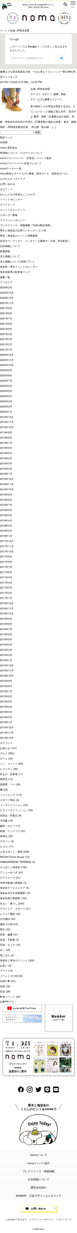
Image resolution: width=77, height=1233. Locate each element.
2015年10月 (7, 675)
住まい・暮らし (9, 903)
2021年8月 (6, 313)
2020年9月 (6, 370)
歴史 (2, 929)
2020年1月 (6, 411)
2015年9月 (6, 681)
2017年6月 (6, 572)
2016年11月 (7, 608)
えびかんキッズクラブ (12, 178)
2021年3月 (6, 339)
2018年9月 (6, 494)
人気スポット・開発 (11, 851)
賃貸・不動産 (7, 939)
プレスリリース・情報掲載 (38, 1171)
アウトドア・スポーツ (12, 908)
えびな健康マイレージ (49, 99)
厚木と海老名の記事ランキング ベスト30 (23, 230)
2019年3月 (6, 463)
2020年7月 (6, 380)
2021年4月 (6, 334)
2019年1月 (6, 473)
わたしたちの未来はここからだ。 (19, 194)
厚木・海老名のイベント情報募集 (19, 235)
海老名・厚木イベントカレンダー (19, 266)
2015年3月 (6, 712)
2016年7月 (6, 629)
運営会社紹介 (38, 1187)
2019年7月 (6, 442)
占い (2, 950)
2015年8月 (6, 686)
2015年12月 (7, 665)
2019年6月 (6, 448)
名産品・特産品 (9, 815)
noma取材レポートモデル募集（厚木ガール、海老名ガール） (34, 173)
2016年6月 (6, 634)
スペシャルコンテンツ (12, 209)
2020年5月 (6, 391)
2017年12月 (7, 541)
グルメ (4, 753)
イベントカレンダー (11, 199)
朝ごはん (5, 955)
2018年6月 (6, 510)
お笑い (4, 965)
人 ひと (4, 846)
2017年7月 (6, 567)
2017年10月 (7, 551)
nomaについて (38, 1155)
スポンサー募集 (9, 215)
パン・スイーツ (9, 763)
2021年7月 (6, 318)
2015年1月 (6, 722)
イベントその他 (9, 976)
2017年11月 (7, 546)
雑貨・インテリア (10, 831)
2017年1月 (6, 598)
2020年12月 (7, 354)
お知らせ (5, 748)
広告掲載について (10, 246)
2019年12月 (7, 417)
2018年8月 (6, 499)
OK (61, 58)
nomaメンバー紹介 (38, 1163)
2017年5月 (6, 577)
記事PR (4, 1001)
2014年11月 (7, 732)
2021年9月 (6, 308)
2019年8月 (6, 437)
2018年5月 (6, 515)
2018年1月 (6, 536)
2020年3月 (6, 401)
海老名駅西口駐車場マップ (15, 272)
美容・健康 (6, 934)
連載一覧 (5, 277)
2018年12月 (7, 479)
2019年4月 (6, 458)
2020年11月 (7, 360)
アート (4, 970)
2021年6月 (6, 323)
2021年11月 (7, 303)
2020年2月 (6, 406)
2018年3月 (6, 525)
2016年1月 (6, 660)
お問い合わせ (7, 184)
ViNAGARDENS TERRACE (15, 862)
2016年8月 (6, 624)
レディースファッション (14, 810)
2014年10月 (7, 737)
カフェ (4, 758)
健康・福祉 (59, 94)
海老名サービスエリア (12, 887)
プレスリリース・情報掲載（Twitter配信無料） (26, 225)
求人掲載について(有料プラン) (17, 261)
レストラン (6, 769)
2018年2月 (6, 530)
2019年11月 (7, 422)
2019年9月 (6, 432)
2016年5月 (6, 639)
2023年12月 (7, 292)
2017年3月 (6, 587)
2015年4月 (6, 706)
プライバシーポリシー (12, 220)
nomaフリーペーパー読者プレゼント (21, 163)
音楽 (2, 991)
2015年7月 (6, 691)
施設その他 (6, 924)
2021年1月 (6, 349)
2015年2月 (6, 717)
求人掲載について (10, 256)
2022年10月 (7, 297)
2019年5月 (6, 453)
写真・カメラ (7, 944)
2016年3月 (6, 649)
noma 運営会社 (8, 147)
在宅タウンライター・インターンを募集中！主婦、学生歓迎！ (35, 241)
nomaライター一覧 (10, 168)
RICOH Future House (12, 857)
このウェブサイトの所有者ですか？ (27, 58)
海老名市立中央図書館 (12, 893)
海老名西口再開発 (10, 898)
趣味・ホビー (7, 826)
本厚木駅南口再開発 (11, 882)
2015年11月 (7, 670)
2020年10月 (7, 365)
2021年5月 (6, 329)
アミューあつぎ (9, 872)
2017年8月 (6, 561)
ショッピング (7, 794)
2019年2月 (6, 468)
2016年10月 (7, 613)
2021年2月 (6, 344)
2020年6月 (6, 386)
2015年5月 (6, 701)
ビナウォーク (7, 877)
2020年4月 (6, 396)
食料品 (4, 836)
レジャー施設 (7, 914)
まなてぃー (6, 189)
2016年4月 (6, 644)
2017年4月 (6, 582)
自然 (2, 986)
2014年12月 (7, 727)
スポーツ (47, 94)
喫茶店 (4, 779)
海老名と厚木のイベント (14, 960)
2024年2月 (6, 287)
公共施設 (5, 919)
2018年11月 (7, 484)
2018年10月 (7, 489)
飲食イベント (7, 996)
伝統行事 (5, 981)
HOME (4, 142)
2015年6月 (6, 696)
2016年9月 (6, 618)
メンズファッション (11, 805)
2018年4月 (6, 520)
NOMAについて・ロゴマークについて (21, 153)
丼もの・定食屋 (9, 774)
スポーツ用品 (7, 800)
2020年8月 (6, 375)
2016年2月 (6, 655)
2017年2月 (6, 592)
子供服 (4, 820)
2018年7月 (6, 504)
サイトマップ (7, 204)
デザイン (5, 841)
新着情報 (5, 251)
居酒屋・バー (7, 784)
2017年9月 (6, 556)
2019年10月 (7, 427)
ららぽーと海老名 (10, 867)
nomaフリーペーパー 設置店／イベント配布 (26, 158)
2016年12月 (7, 603)
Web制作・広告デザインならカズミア (38, 1195)
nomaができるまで (17, 1219)
